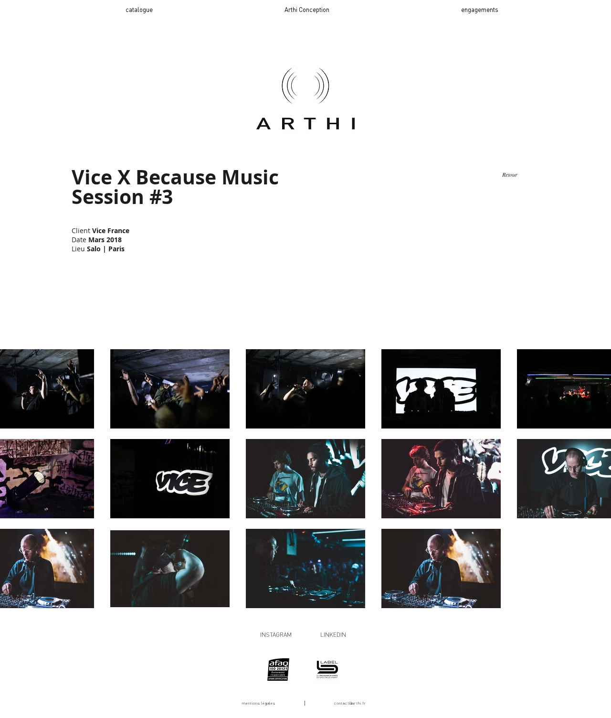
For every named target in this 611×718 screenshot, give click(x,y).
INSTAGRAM (276, 634)
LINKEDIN (333, 634)
